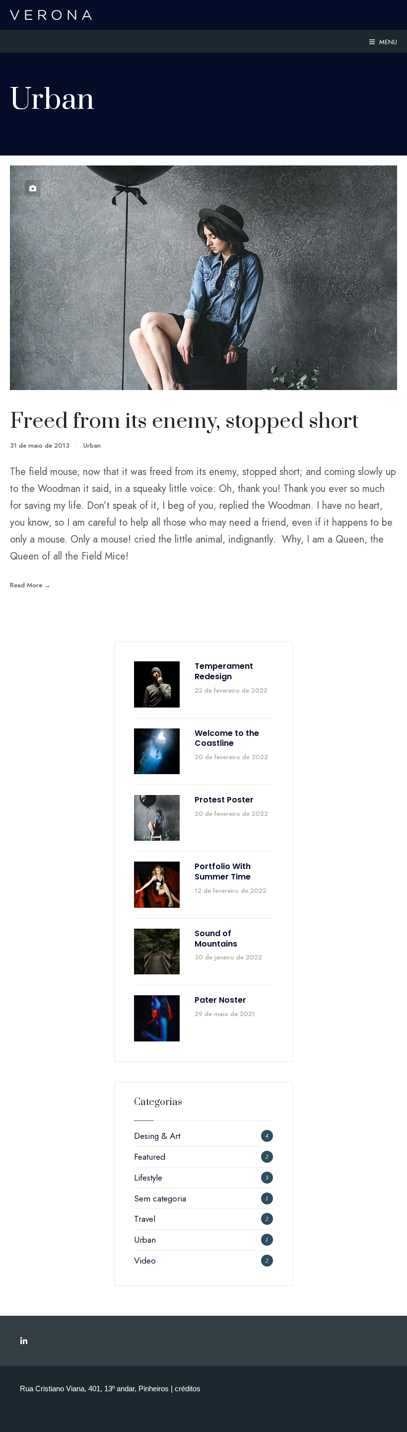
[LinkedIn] (23, 1341)
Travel (144, 1219)
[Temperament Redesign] (157, 684)
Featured (149, 1157)
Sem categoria (160, 1198)
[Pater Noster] (157, 1018)
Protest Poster (224, 799)
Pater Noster (220, 1000)
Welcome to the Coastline (227, 738)
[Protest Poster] (157, 818)
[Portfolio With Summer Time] (157, 884)
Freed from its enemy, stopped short (184, 421)
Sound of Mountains (216, 939)
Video (145, 1261)
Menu (387, 42)
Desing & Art (157, 1136)
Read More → (30, 585)
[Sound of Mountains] (157, 951)
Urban (92, 445)
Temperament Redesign (224, 671)
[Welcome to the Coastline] (157, 751)
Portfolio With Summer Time (223, 871)
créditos (188, 1388)
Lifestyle (148, 1178)
